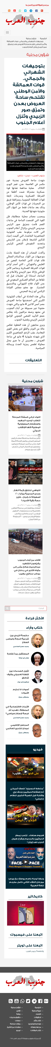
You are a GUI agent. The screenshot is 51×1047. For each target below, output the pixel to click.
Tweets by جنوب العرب (35, 951)
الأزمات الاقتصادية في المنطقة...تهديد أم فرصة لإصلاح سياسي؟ (17, 710)
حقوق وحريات (15, 1017)
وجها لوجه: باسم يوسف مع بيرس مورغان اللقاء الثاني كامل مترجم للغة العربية (26, 882)
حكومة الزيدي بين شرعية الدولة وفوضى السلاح (17, 638)
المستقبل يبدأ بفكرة (18, 654)
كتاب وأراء (34, 628)
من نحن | (45, 5)
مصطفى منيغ (24, 697)
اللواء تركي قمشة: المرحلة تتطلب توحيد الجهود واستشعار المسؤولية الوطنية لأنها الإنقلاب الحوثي (26, 424)
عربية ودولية (36, 1011)
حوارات (18, 1021)
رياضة (18, 1014)
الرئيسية (43, 38)
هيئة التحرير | (37, 5)
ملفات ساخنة (15, 1024)
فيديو (37, 749)
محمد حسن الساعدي (21, 646)
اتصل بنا (29, 5)
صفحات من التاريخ (14, 1027)
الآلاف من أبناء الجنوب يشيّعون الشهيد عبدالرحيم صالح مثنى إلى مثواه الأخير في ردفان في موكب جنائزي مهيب (26, 567)
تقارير (18, 1011)
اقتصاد (38, 1014)
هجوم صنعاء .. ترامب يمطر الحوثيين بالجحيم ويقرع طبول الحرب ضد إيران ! (27, 838)
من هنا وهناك (36, 1027)
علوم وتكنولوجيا (34, 1024)
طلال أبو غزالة (24, 658)
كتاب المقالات (35, 1030)
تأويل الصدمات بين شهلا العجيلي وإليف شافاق (18, 674)
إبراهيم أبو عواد (23, 682)
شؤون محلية (31, 38)
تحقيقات (37, 1017)
